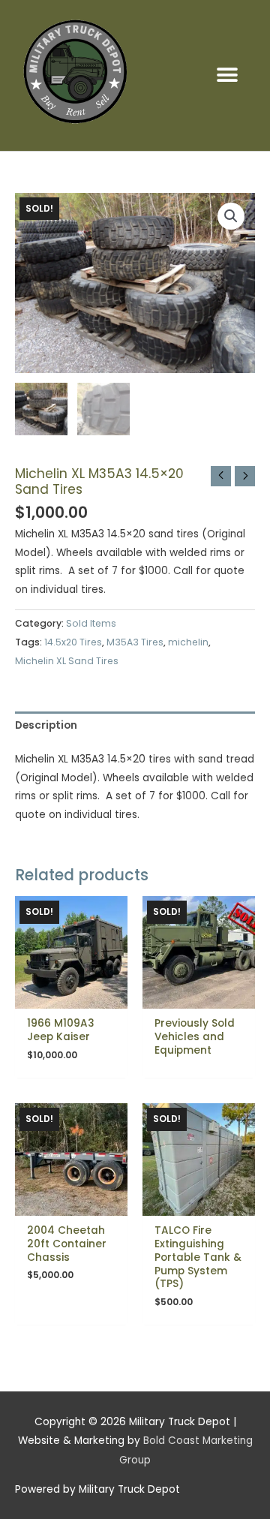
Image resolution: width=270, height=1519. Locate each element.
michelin (188, 642)
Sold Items (91, 623)
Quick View (71, 997)
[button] (227, 75)
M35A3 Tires (135, 642)
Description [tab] (46, 725)
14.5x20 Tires (73, 642)
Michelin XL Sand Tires (66, 660)
